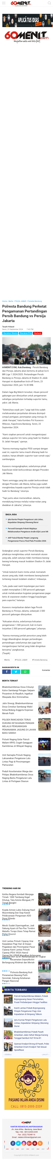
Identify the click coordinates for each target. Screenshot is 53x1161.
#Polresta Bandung (39, 660)
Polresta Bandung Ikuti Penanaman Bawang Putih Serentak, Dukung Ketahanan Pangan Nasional (17, 976)
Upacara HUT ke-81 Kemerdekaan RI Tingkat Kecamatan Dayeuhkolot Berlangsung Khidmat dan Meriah (24, 959)
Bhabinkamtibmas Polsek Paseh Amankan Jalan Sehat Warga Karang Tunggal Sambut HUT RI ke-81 (31, 1035)
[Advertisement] (26, 175)
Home (4, 301)
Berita (11, 301)
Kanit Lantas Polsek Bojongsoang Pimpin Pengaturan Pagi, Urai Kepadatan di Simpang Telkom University (29, 1011)
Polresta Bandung (35, 301)
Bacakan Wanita (10, 333)
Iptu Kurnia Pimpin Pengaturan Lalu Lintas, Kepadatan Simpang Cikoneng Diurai (31, 1023)
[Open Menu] (3, 3)
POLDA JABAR (20, 301)
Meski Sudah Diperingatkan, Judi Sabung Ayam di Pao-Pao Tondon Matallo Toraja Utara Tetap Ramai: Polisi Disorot (19, 930)
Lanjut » (45, 1055)
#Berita (7, 660)
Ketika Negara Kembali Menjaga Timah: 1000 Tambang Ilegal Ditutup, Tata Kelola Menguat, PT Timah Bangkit (18, 898)
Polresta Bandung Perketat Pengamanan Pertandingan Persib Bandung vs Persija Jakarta (24, 313)
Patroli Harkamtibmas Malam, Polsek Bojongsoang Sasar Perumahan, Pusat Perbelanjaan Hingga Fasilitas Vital (31, 999)
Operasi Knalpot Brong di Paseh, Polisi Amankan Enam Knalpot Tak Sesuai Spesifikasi (31, 1047)
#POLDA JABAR (21, 660)
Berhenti (37, 333)
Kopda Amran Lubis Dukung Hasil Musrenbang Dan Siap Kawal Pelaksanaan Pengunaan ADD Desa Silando (18, 914)
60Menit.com (34, 1155)
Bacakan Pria (26, 333)
